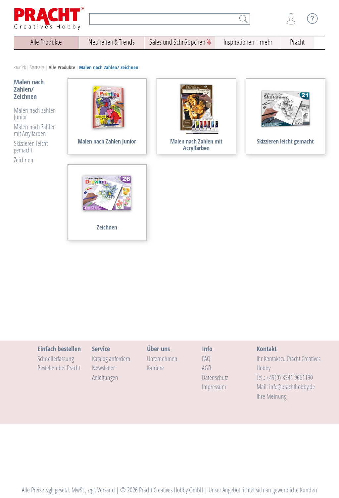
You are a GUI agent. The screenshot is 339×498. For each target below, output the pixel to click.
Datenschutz (215, 377)
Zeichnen (23, 159)
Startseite (37, 67)
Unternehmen (162, 358)
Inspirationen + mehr (247, 42)
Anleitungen (105, 377)
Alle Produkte (46, 42)
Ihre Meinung (271, 396)
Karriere (155, 367)
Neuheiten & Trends (111, 42)
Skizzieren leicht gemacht (31, 146)
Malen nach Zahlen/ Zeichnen (108, 67)
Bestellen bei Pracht (58, 367)
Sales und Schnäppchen (180, 42)
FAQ (206, 358)
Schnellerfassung (55, 358)
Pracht (297, 42)
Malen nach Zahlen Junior (35, 113)
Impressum (214, 386)
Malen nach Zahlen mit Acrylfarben (35, 130)
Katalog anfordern (111, 358)
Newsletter (103, 367)
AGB (206, 367)
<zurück (20, 67)
